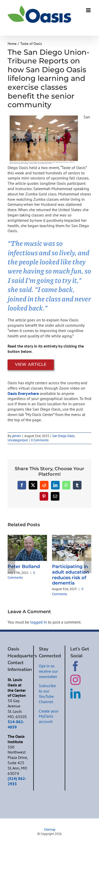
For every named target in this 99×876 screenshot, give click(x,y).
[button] (11, 565)
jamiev (16, 436)
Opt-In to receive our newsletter (48, 671)
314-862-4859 (16, 724)
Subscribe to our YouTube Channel (47, 693)
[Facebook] (75, 666)
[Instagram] (75, 680)
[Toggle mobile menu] (88, 10)
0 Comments (39, 440)
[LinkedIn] (75, 693)
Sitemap (49, 829)
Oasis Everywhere (23, 393)
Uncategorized (18, 440)
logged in (38, 622)
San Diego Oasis (63, 436)
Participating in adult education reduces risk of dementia (70, 575)
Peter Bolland (24, 566)
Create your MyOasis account (48, 716)
